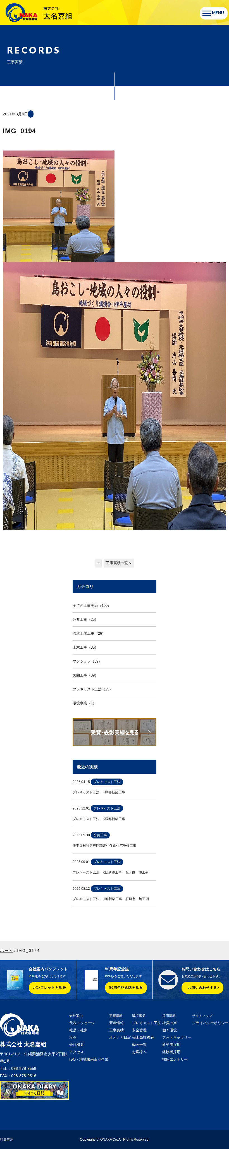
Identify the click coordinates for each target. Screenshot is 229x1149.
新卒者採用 (171, 1045)
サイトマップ (202, 1016)
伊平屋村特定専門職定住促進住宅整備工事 (104, 846)
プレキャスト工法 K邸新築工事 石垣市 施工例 (111, 872)
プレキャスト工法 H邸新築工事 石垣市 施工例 (111, 899)
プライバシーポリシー (210, 1023)
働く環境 (169, 1030)
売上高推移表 (143, 1037)
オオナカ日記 (120, 1037)
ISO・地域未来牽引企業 (88, 1059)
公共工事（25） (85, 619)
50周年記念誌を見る (126, 988)
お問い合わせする (202, 988)
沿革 (73, 1037)
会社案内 (76, 1016)
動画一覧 (139, 1045)
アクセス (76, 1052)
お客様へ (139, 1052)
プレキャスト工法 (146, 1023)
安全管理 (139, 1030)
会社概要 (76, 1045)
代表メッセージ (82, 1023)
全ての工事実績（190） (92, 605)
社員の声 (169, 1023)
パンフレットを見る (49, 988)
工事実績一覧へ (119, 563)
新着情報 (116, 1023)
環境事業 (138, 1016)
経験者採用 (171, 1052)
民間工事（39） (85, 675)
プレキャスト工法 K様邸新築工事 (99, 792)
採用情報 (169, 1016)
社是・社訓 (78, 1030)
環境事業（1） (84, 703)
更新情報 (116, 1016)
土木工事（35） (85, 647)
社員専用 (6, 1139)
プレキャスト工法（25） (93, 689)
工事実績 (116, 1030)
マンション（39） (87, 661)
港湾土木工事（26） (89, 633)
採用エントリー (175, 1059)
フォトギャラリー (176, 1037)
